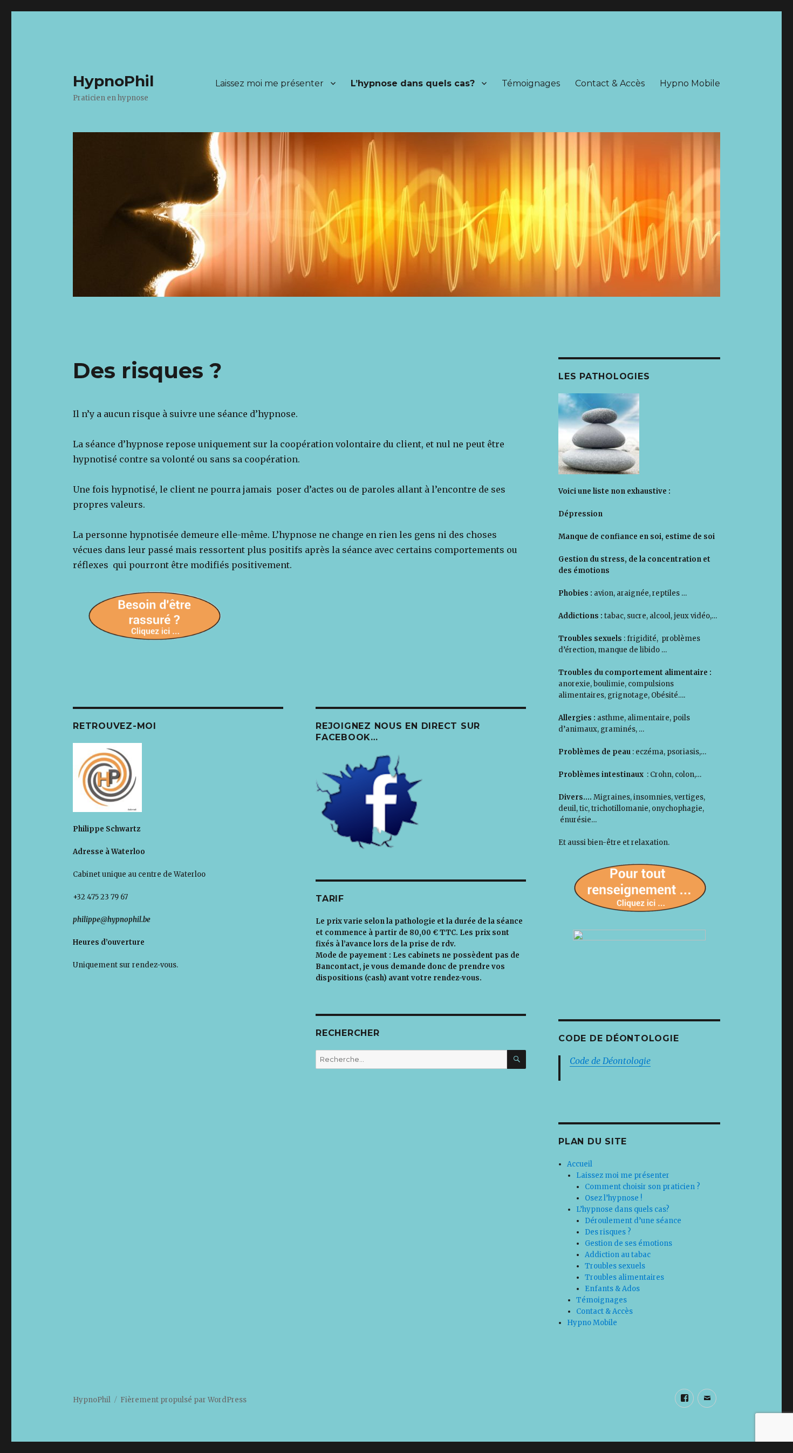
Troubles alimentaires (624, 1277)
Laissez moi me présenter (269, 83)
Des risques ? (608, 1232)
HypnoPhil (113, 81)
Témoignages (531, 83)
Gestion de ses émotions (628, 1243)
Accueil (579, 1164)
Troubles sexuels (615, 1266)
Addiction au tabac (618, 1254)
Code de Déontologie (610, 1060)
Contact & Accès (610, 83)
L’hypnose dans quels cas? (413, 83)
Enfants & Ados (612, 1288)
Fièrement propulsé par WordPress (183, 1399)
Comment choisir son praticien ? (642, 1186)
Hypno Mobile (690, 83)
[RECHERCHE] (516, 1059)
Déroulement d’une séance (633, 1220)
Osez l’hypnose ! (613, 1198)
